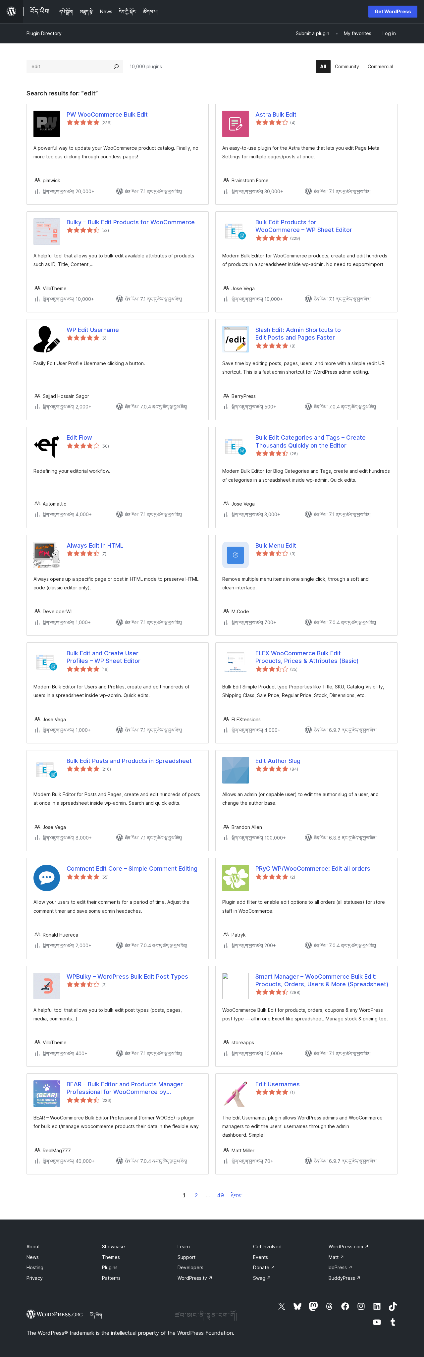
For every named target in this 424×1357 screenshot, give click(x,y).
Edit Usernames (277, 1084)
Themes (111, 1257)
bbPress (340, 1267)
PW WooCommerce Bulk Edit (107, 114)
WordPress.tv (195, 1278)
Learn (184, 1246)
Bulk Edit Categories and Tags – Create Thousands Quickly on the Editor (310, 441)
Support (186, 1257)
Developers (190, 1267)
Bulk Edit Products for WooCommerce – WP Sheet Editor (303, 226)
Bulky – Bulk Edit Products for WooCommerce (131, 222)
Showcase (113, 1246)
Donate (264, 1267)
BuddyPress (345, 1278)
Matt (336, 1257)
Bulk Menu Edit (275, 545)
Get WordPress (393, 11)
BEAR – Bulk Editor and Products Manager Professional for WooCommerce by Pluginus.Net (125, 1088)
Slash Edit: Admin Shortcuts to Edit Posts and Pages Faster (298, 333)
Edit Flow (79, 437)
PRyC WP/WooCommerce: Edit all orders (312, 868)
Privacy (34, 1278)
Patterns (111, 1278)
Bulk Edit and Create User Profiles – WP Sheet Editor (103, 657)
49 (220, 1195)
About (33, 1246)
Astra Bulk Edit (275, 114)
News (32, 1257)
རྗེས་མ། (236, 1195)
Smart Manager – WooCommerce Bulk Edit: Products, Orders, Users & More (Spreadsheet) (322, 980)
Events (260, 1257)
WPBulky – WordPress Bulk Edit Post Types (127, 976)
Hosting (34, 1267)
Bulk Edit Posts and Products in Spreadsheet (129, 760)
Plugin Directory (44, 33)
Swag (262, 1278)
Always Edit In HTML (95, 545)
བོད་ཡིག (96, 1315)
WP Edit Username (93, 329)
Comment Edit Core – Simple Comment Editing (132, 868)
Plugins (110, 1267)
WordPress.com (349, 1246)
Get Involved (267, 1246)
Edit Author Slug (277, 760)
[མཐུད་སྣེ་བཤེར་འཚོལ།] (116, 66)
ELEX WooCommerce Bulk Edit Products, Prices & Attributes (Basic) (307, 657)
